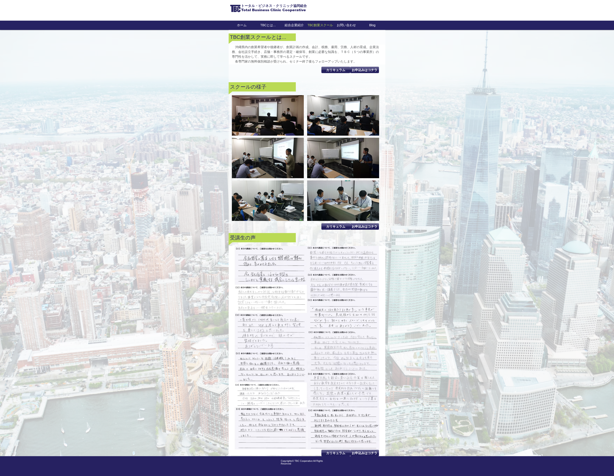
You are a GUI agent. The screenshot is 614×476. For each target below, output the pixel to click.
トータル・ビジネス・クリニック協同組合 (274, 6)
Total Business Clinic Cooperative (273, 10)
